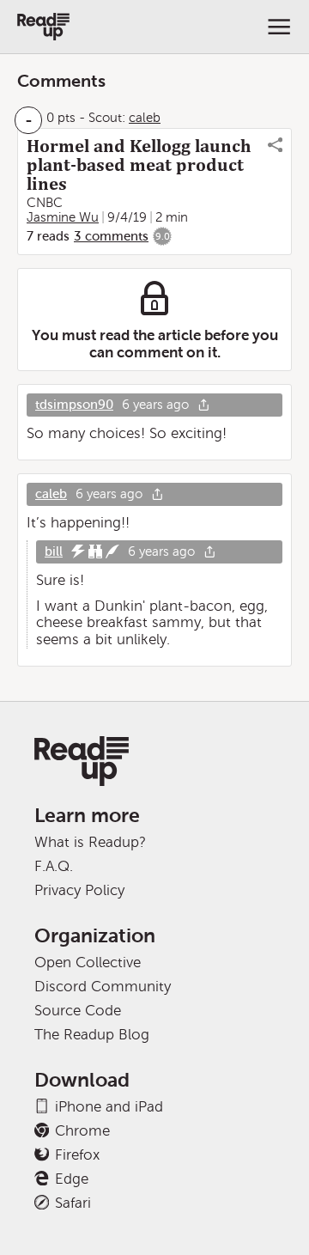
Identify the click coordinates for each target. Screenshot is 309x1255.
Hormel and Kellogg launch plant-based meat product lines (139, 165)
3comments (111, 236)
